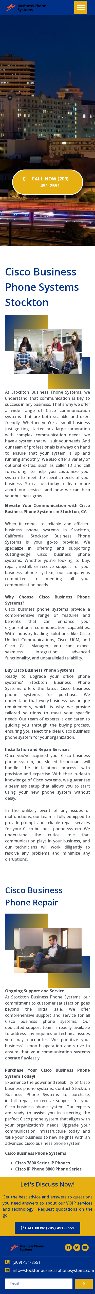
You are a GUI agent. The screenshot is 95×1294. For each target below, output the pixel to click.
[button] (80, 7)
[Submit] (84, 1284)
